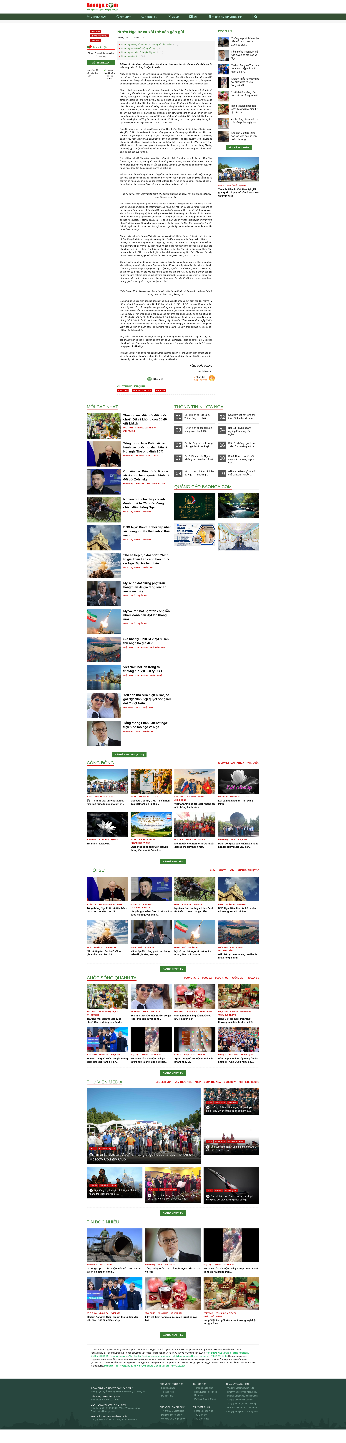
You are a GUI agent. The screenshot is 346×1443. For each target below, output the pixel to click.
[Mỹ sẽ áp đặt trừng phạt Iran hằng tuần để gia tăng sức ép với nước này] (104, 593)
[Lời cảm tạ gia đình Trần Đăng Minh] (238, 781)
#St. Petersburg (249, 1082)
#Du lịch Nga (163, 1082)
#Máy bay (218, 1191)
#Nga (156, 456)
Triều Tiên (91, 1378)
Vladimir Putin (93, 1440)
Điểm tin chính (98, 29)
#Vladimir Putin (143, 456)
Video (175, 17)
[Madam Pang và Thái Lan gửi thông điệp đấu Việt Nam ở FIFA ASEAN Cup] (223, 69)
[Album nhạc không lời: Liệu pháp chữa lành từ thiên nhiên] (238, 505)
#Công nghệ (191, 978)
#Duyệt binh (220, 1102)
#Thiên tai (156, 1055)
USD (89, 1373)
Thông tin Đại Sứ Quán (172, 1407)
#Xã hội (94, 1185)
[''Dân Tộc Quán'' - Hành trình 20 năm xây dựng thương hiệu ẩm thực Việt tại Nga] (238, 536)
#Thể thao (179, 797)
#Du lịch (222, 1055)
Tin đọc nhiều (103, 1222)
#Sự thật (135, 1055)
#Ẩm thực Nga (183, 1082)
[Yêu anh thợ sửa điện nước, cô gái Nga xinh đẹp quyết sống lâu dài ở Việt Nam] (104, 705)
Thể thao (91, 1375)
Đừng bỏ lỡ (221, 25)
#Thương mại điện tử (145, 428)
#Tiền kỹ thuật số (248, 870)
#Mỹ (133, 596)
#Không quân (230, 1191)
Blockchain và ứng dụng (145, 25)
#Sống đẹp (238, 978)
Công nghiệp (93, 399)
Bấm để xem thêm (238, 147)
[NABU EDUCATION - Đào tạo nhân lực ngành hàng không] (194, 534)
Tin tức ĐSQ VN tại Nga (172, 1411)
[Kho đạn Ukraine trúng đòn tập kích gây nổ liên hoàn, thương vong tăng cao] (223, 136)
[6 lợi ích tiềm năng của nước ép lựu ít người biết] (223, 96)
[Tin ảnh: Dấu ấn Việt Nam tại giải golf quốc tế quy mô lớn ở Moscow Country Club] (238, 169)
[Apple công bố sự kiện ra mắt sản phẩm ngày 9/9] (223, 123)
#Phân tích (92, 1265)
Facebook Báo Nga (203, 1411)
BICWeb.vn (129, 1419)
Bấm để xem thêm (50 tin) (129, 755)
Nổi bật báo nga (224, 29)
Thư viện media (104, 1082)
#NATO (222, 870)
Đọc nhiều (151, 17)
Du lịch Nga (167, 1396)
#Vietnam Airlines (196, 797)
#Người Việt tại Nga (236, 185)
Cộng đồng (100, 762)
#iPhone (201, 1055)
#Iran (125, 596)
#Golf (221, 185)
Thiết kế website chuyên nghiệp (109, 1416)
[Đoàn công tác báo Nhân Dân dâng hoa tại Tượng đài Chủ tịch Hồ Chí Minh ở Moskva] (238, 824)
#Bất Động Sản (157, 648)
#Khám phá (232, 1102)
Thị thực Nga (167, 1392)
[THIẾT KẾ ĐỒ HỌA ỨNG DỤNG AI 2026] (194, 506)
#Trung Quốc (247, 1055)
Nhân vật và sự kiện (237, 1384)
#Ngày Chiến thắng (236, 1141)
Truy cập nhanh (202, 1407)
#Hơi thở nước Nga (99, 36)
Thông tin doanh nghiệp (227, 17)
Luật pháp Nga (168, 1388)
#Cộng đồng (180, 800)
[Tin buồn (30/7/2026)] (107, 824)
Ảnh (195, 17)
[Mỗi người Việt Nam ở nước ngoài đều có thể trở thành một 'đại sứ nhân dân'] (194, 824)
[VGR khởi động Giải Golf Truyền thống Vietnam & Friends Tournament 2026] (151, 824)
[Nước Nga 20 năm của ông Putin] (109, 74)
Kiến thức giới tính (95, 759)
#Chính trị (128, 456)
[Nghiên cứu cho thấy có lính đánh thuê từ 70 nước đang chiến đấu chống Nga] (104, 509)
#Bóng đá (103, 1055)
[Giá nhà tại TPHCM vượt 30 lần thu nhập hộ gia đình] (104, 649)
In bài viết (158, 379)
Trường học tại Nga (203, 1388)
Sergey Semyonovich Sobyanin (242, 1411)
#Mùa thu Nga (212, 1082)
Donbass (91, 398)
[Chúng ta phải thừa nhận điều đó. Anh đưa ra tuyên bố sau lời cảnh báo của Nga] (223, 42)
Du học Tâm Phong (96, 395)
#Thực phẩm (206, 1012)
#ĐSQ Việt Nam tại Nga (231, 763)
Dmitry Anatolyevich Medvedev (242, 1392)
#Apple (177, 1055)
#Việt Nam (95, 40)
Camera (90, 396)
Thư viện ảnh (200, 1415)
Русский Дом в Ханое (205, 1399)
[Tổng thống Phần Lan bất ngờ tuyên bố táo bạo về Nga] (223, 55)
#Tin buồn (253, 763)
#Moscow (230, 1082)
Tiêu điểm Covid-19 (184, 25)
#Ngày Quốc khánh (227, 1015)
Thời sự (178, 29)
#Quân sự (135, 512)
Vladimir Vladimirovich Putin (240, 1388)
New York (91, 1077)
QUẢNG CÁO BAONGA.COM (203, 486)
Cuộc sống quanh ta (112, 977)
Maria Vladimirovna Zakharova (242, 1407)
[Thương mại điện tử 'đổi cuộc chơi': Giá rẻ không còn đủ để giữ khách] (104, 426)
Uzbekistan (92, 1377)
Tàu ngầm (92, 1430)
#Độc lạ (207, 978)
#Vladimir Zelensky (157, 484)
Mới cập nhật (102, 406)
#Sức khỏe (221, 978)
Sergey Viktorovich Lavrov (239, 1400)
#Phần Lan (147, 568)
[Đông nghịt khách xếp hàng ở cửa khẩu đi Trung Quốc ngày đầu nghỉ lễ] (238, 1039)
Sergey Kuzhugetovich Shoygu (242, 1403)
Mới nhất (125, 17)
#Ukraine (140, 484)
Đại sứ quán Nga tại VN (172, 1415)
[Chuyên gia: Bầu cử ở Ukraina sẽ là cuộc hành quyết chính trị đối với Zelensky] (104, 481)
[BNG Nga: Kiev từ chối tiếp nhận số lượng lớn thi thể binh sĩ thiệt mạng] (104, 537)
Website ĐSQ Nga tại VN (173, 1419)
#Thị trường (129, 431)
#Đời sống (96, 31)
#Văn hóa (178, 840)
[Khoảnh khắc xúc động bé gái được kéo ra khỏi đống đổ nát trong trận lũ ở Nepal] (223, 82)
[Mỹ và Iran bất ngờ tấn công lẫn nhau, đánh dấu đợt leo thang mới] (104, 621)
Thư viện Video (201, 1419)
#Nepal (145, 1055)
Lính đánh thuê (94, 865)
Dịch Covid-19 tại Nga (143, 29)
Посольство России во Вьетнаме (205, 1393)
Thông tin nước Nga (198, 406)
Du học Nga (199, 1384)
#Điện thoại (189, 1055)
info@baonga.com (106, 1411)
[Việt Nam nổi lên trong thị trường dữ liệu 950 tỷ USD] (104, 677)
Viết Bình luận (100, 63)
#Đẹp (198, 1082)
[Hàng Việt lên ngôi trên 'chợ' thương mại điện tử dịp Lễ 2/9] (223, 109)
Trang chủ (96, 25)
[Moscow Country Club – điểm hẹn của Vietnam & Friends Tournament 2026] (151, 781)
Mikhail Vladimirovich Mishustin (242, 1396)
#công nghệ (156, 675)
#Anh (109, 1265)
